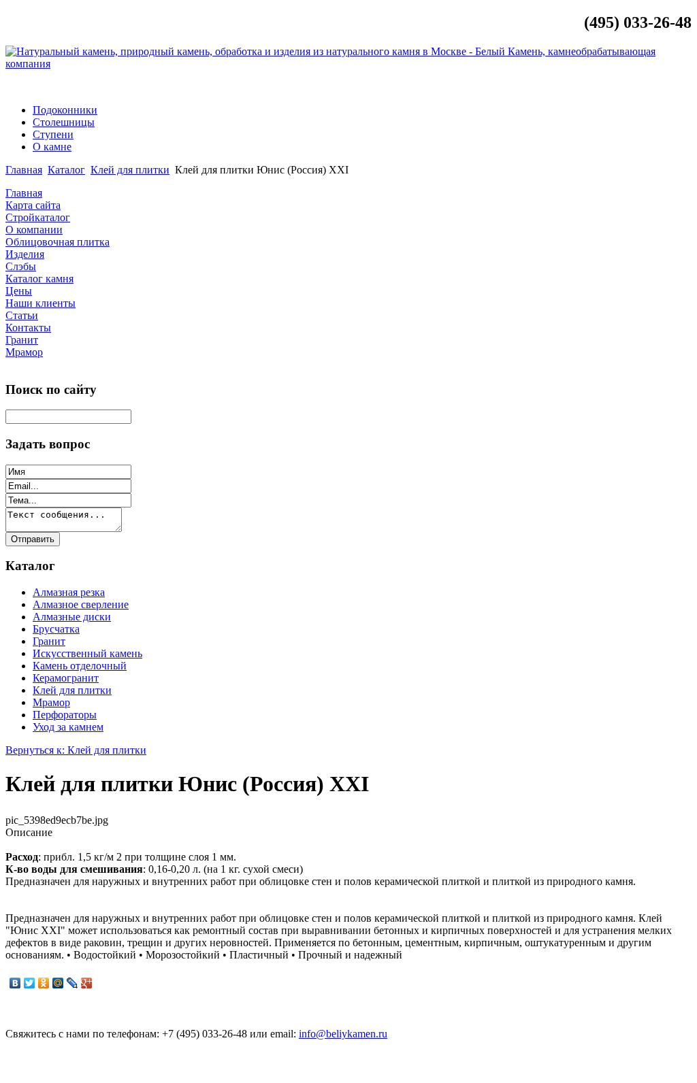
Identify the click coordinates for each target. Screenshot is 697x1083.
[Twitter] (29, 983)
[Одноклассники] (44, 983)
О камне (52, 146)
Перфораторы (65, 714)
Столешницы (64, 122)
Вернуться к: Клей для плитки (75, 750)
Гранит (49, 641)
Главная (23, 170)
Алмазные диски (72, 616)
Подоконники (65, 110)
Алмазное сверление (81, 604)
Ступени (53, 134)
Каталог (66, 170)
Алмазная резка (69, 592)
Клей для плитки (130, 170)
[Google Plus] (87, 983)
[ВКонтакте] (15, 983)
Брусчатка (56, 629)
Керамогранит (66, 678)
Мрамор (51, 702)
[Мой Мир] (58, 983)
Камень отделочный (80, 665)
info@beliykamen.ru (639, 87)
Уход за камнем (68, 727)
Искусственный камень (87, 653)
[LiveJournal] (72, 983)
